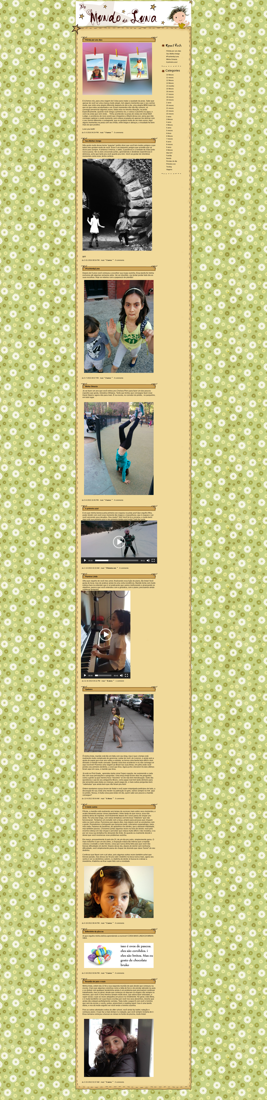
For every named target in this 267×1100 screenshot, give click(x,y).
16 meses (170, 91)
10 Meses (170, 75)
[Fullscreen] (153, 560)
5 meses (169, 130)
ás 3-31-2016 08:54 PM (91, 260)
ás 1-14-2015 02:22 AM (90, 568)
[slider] (116, 560)
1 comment (120, 681)
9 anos (108, 132)
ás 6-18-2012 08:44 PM (91, 923)
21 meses (170, 108)
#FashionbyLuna (172, 56)
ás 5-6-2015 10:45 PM (90, 500)
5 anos (109, 923)
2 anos (168, 103)
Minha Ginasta (171, 59)
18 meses (170, 97)
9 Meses (169, 150)
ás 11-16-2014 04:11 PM (91, 681)
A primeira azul (171, 62)
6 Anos (109, 798)
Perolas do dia (171, 161)
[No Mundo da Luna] (122, 25)
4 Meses (169, 125)
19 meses (170, 100)
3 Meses (169, 119)
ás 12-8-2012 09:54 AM (90, 798)
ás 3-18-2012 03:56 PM (91, 973)
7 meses (169, 139)
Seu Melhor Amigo (173, 54)
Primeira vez (111, 568)
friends (168, 158)
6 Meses (169, 136)
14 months (170, 86)
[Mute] (148, 560)
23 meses (170, 114)
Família (169, 155)
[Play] (85, 560)
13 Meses (170, 83)
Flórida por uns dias (173, 51)
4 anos (168, 122)
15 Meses (170, 89)
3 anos (168, 116)
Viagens (169, 169)
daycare (169, 153)
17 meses (170, 94)
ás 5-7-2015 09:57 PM (90, 378)
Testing (169, 167)
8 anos (108, 378)
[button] (119, 542)
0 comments (118, 132)
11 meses (170, 77)
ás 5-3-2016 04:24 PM (90, 132)
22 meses (170, 111)
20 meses (170, 105)
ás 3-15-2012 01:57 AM (90, 1082)
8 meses (169, 144)
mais (102, 132)
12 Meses (170, 80)
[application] (119, 542)
